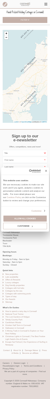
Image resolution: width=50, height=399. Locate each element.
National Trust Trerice (14, 314)
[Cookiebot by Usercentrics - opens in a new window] (30, 171)
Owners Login (19, 363)
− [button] (6, 37)
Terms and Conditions (33, 366)
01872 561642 (5, 4)
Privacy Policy (8, 369)
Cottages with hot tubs (14, 288)
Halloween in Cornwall (14, 328)
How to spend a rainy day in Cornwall (21, 311)
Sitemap (8, 302)
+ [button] (6, 33)
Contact (6, 350)
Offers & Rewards (12, 280)
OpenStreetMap (26, 122)
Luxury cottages (12, 282)
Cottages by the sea (13, 291)
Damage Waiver (31, 350)
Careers (6, 363)
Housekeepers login (11, 366)
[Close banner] (46, 171)
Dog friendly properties (15, 285)
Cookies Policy (14, 197)
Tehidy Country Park (13, 320)
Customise (36, 211)
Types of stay (11, 296)
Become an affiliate (30, 353)
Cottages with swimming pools (18, 294)
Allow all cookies (25, 218)
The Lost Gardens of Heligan (17, 317)
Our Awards (10, 299)
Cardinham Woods (13, 322)
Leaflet (16, 122)
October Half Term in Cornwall (18, 325)
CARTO (44, 122)
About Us (17, 350)
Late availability (11, 277)
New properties (11, 274)
